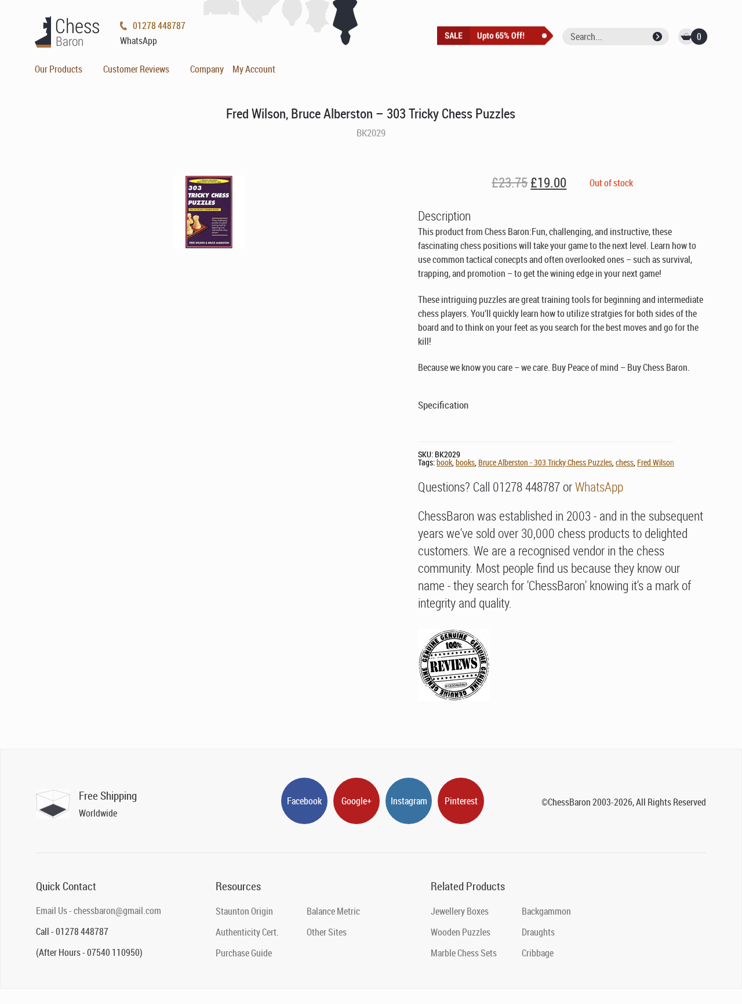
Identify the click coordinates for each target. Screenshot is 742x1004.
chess (625, 462)
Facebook (304, 800)
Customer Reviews (136, 69)
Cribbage (538, 953)
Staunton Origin (244, 911)
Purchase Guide (244, 953)
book (444, 462)
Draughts (538, 932)
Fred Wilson (655, 462)
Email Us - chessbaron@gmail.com (98, 910)
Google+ (356, 800)
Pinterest (461, 800)
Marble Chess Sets (464, 953)
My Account (253, 69)
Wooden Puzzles (460, 932)
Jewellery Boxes (460, 911)
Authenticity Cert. (247, 932)
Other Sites (327, 932)
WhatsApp (599, 486)
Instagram (409, 800)
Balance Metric (333, 911)
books (465, 462)
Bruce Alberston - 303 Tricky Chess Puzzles (545, 462)
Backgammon (546, 911)
